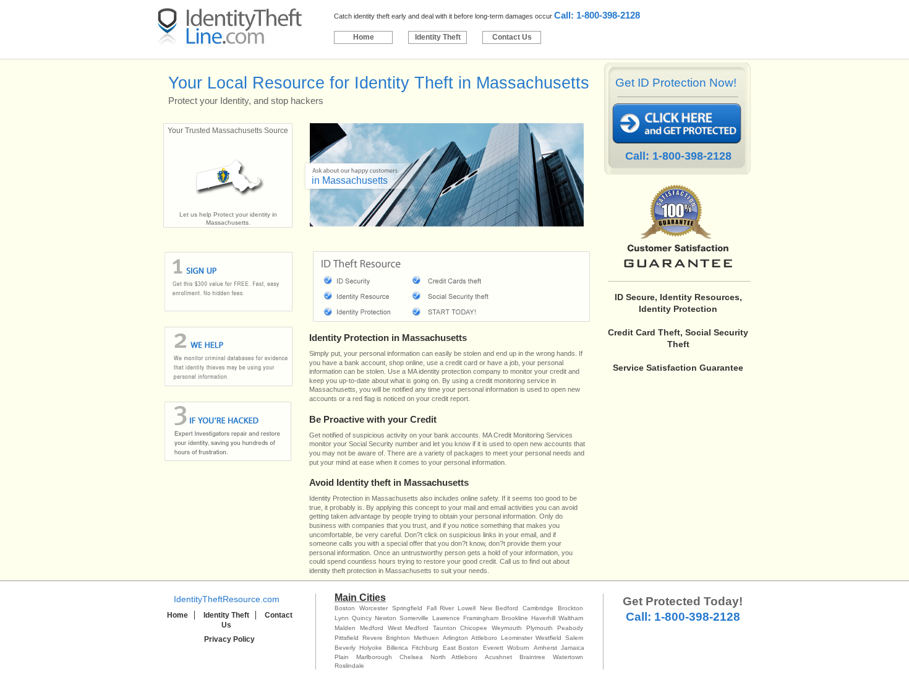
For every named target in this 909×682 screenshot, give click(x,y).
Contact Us (512, 37)
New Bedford (499, 608)
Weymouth (507, 627)
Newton (385, 618)
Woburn (518, 647)
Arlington (455, 637)
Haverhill (543, 618)
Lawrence (446, 618)
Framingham (480, 618)
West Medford (408, 627)
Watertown (568, 657)
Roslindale (349, 665)
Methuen (426, 637)
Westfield (548, 637)
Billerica (397, 647)
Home (363, 37)
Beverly (345, 647)
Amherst (545, 647)
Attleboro (484, 637)
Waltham (570, 618)
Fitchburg (425, 647)
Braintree (532, 657)
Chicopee (473, 627)
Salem (574, 637)
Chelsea (411, 657)
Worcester (373, 608)
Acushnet (498, 657)
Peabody (570, 627)
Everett (493, 647)
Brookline (514, 618)
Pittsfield (347, 637)
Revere (372, 637)
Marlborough (374, 657)
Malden (345, 627)
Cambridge (538, 608)
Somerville (414, 618)
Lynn (342, 618)
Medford (371, 627)
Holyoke (370, 647)
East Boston (461, 647)
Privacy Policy (229, 639)
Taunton (444, 627)
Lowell (467, 608)
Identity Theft (438, 37)
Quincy (362, 618)
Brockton (570, 608)
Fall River (440, 608)
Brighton (398, 637)
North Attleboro (453, 657)
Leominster (516, 637)
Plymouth (539, 627)
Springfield (407, 608)
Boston (345, 608)
